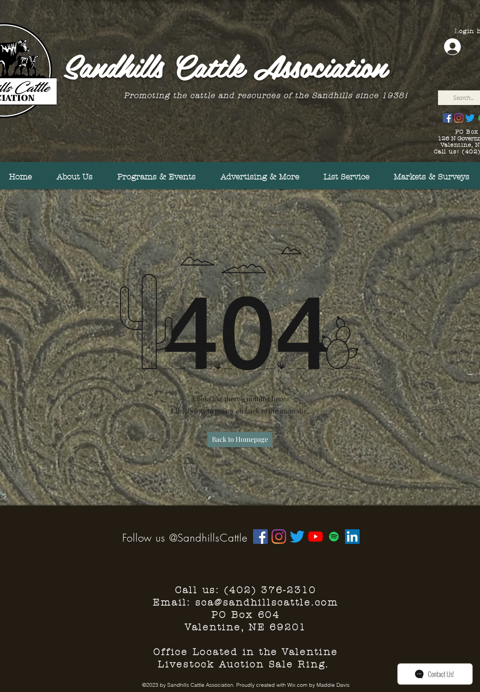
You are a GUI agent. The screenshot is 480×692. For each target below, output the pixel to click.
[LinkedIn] (352, 536)
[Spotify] (334, 536)
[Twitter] (470, 118)
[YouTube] (315, 536)
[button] (423, 177)
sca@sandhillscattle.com (267, 602)
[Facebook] (447, 118)
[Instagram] (459, 118)
